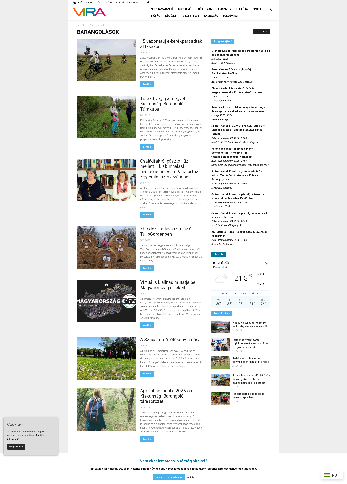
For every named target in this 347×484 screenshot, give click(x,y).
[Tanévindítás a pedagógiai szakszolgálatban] (220, 398)
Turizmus (224, 9)
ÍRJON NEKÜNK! (105, 2)
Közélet (171, 16)
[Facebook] (148, 2)
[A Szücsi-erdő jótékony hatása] (106, 358)
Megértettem (16, 446)
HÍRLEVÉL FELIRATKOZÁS (128, 2)
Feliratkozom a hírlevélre (169, 477)
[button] (270, 9)
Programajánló (161, 9)
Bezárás (190, 477)
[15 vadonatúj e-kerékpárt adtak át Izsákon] (106, 60)
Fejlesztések (190, 16)
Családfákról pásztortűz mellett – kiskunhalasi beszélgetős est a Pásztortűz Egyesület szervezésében (169, 169)
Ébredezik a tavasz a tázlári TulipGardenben (167, 231)
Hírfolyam (205, 9)
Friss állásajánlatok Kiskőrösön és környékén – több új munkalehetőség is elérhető (251, 379)
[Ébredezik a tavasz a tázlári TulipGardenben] (106, 247)
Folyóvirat (231, 16)
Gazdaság (211, 16)
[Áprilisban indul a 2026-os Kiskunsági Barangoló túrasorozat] (106, 409)
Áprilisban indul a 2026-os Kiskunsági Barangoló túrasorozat (166, 396)
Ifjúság (155, 16)
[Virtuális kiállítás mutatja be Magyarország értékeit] (106, 301)
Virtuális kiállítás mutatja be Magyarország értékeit (167, 285)
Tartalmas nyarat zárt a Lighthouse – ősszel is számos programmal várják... (250, 344)
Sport (257, 9)
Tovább (147, 84)
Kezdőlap (82, 25)
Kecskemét (185, 9)
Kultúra (242, 9)
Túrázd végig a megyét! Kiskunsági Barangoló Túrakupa (163, 104)
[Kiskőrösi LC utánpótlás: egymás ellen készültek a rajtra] (220, 362)
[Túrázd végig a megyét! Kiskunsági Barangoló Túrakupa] (106, 117)
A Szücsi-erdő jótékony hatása (170, 339)
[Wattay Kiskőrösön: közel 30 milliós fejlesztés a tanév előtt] (220, 327)
